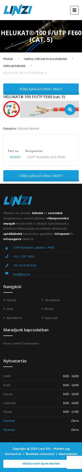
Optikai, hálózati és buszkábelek (45, 59)
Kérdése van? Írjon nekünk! (41, 463)
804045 (15, 157)
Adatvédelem (68, 454)
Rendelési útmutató (40, 454)
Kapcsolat (51, 318)
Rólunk (49, 309)
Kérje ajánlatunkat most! (41, 89)
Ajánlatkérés (14, 318)
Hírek (9, 309)
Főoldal (8, 59)
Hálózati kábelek (14, 66)
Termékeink (52, 300)
